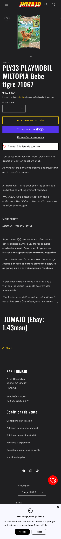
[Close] (58, 507)
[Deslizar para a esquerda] (23, 56)
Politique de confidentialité (21, 435)
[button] (6, 4)
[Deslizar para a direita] (37, 56)
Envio (21, 97)
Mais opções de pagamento (30, 137)
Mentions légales (16, 457)
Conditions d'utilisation (19, 420)
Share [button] (9, 348)
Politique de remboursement (22, 428)
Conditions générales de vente (23, 450)
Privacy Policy (41, 525)
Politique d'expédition (18, 442)
